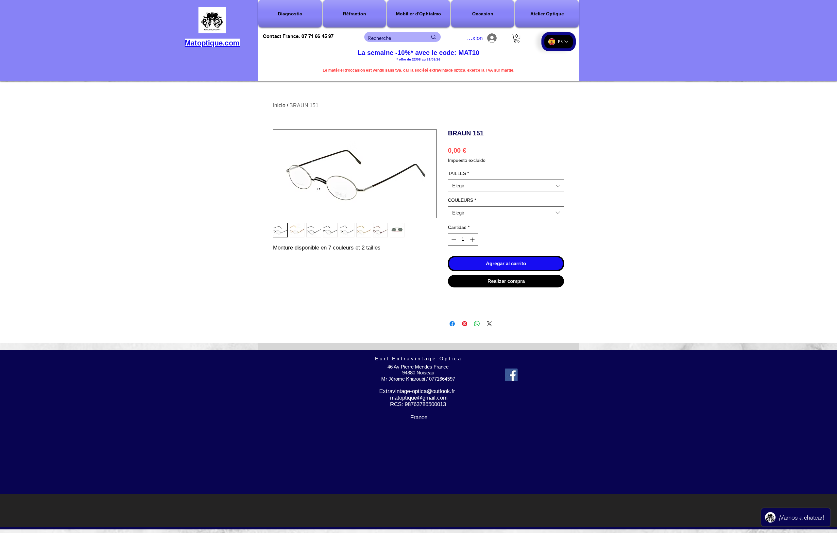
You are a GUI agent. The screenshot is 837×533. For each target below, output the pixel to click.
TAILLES (458, 173)
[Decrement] (453, 239)
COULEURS (462, 200)
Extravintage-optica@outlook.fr (417, 391)
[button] (290, 13)
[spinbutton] (463, 239)
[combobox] (506, 185)
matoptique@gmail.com (419, 398)
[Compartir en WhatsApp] (477, 324)
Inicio (279, 105)
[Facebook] (511, 375)
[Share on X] (489, 324)
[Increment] (473, 239)
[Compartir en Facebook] (452, 324)
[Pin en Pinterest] (465, 324)
